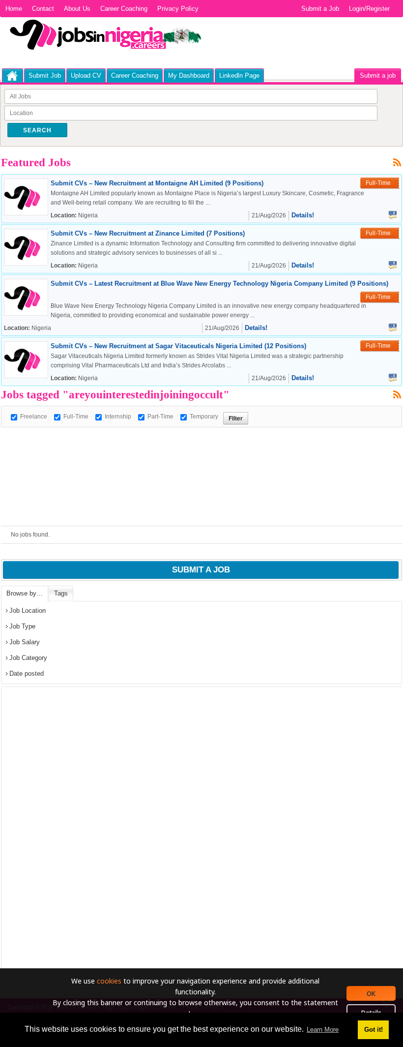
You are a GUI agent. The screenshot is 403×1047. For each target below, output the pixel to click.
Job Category (28, 657)
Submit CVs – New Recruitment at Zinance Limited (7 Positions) (148, 233)
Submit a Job (320, 8)
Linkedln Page (239, 75)
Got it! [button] (373, 1029)
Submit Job (45, 75)
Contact (43, 8)
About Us (77, 8)
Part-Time (160, 416)
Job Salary (24, 642)
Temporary (204, 416)
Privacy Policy (178, 8)
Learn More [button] (323, 1029)
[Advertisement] (180, 449)
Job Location (27, 610)
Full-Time (75, 416)
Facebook (393, 215)
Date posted (26, 673)
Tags (61, 593)
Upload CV (86, 75)
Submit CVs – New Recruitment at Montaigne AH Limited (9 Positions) (157, 183)
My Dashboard (188, 75)
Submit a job (378, 75)
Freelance (33, 416)
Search (37, 130)
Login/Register (369, 8)
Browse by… (24, 593)
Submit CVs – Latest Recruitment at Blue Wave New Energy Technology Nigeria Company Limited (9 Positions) (219, 283)
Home (13, 8)
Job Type (22, 626)
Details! (302, 215)
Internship (118, 416)
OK (371, 993)
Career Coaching (123, 8)
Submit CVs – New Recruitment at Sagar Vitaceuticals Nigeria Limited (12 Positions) (178, 346)
